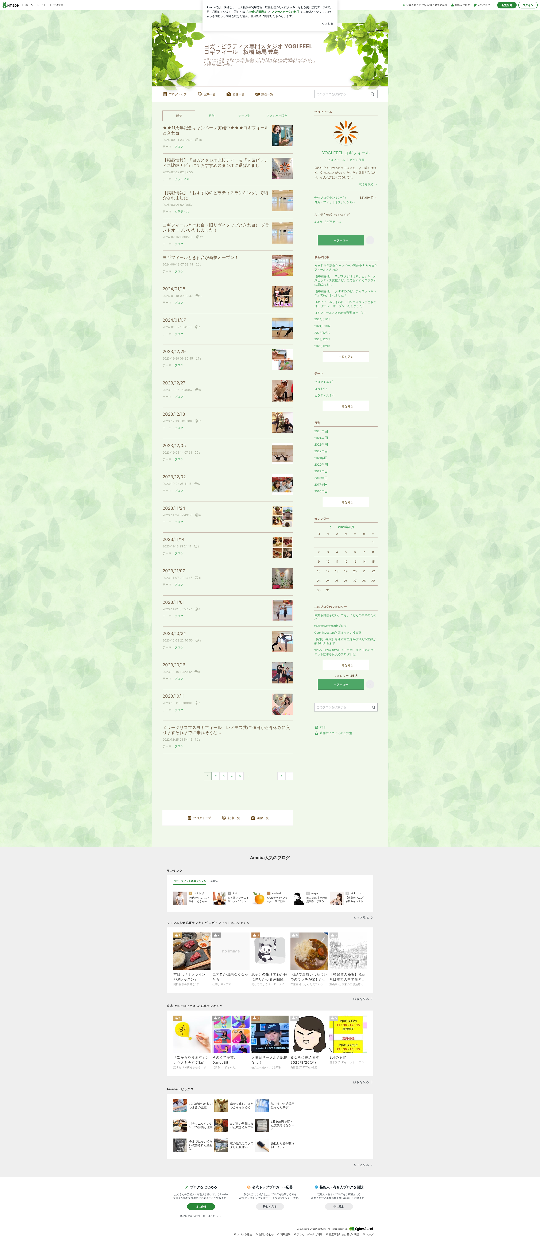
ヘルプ (369, 1234)
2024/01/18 (174, 288)
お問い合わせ (266, 1234)
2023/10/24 (174, 633)
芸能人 (214, 881)
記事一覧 (210, 94)
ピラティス (181, 179)
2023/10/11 (174, 696)
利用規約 (285, 1234)
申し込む (338, 1206)
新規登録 (506, 5)
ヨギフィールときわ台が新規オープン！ (201, 257)
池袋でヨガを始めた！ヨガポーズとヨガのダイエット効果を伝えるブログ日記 (345, 652)
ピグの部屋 (357, 160)
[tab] (189, 881)
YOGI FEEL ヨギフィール (346, 152)
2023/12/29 (174, 351)
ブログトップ (178, 94)
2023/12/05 (174, 445)
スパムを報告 (244, 1234)
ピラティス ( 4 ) (325, 395)
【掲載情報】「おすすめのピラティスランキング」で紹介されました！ (215, 195)
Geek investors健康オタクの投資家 (337, 632)
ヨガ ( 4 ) (320, 388)
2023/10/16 (174, 664)
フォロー (342, 240)
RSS (322, 727)
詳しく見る (270, 1206)
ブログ (178, 146)
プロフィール (336, 160)
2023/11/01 (174, 602)
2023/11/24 (174, 508)
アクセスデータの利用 (309, 1234)
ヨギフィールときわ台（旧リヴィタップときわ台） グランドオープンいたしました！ (216, 227)
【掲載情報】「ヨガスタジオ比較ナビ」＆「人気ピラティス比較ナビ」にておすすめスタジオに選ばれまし (215, 163)
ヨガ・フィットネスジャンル (333, 202)
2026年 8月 (346, 527)
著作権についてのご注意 (336, 733)
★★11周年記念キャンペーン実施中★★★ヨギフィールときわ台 (216, 130)
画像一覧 (238, 94)
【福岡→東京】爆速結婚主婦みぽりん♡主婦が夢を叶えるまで (345, 641)
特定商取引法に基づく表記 (344, 1234)
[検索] (372, 94)
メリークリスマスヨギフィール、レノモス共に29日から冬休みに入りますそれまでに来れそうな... (226, 730)
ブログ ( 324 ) (323, 382)
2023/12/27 (174, 382)
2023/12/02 (174, 476)
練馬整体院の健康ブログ (330, 626)
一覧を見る (346, 356)
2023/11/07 (174, 570)
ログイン (527, 5)
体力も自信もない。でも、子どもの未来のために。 (345, 617)
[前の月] (330, 527)
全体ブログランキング (329, 197)
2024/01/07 (174, 320)
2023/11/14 (174, 539)
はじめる (201, 1206)
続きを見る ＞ (368, 184)
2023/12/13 (174, 414)
